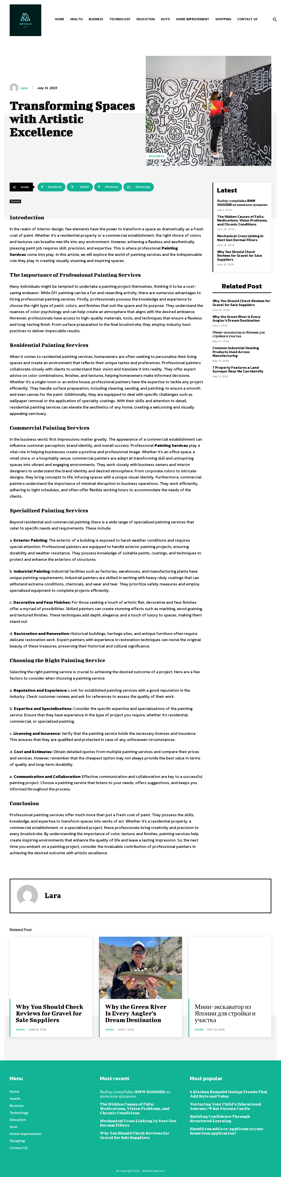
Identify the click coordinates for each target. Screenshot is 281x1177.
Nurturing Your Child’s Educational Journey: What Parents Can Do (225, 1106)
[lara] (15, 87)
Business (157, 156)
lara (23, 88)
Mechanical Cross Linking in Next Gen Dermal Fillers (240, 237)
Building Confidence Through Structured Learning (220, 1118)
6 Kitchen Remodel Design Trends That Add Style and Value (228, 1093)
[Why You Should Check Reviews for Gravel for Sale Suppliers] (51, 968)
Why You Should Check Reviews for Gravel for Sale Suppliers (239, 255)
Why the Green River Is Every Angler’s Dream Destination (237, 318)
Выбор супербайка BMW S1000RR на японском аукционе (242, 202)
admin (20, 1029)
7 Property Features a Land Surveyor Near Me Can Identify (238, 369)
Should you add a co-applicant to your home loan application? (226, 1130)
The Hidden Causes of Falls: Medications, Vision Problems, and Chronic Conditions (242, 220)
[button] (275, 20)
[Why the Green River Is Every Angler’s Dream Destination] (140, 968)
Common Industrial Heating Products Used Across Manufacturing (236, 351)
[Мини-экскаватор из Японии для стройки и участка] (230, 968)
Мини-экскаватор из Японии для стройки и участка (239, 334)
